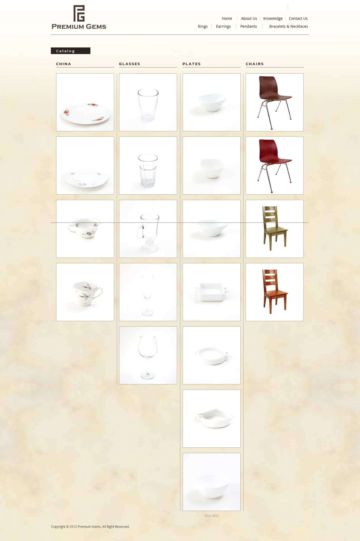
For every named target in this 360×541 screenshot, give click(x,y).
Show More (212, 515)
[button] (85, 102)
